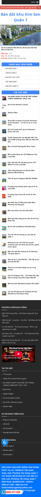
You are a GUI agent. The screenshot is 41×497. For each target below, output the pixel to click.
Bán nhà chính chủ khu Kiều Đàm (20, 210)
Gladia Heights (8, 394)
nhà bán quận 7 (11, 68)
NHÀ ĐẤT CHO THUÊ (13, 77)
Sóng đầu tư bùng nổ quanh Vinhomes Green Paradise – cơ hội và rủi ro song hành (22, 123)
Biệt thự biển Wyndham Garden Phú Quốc (23, 283)
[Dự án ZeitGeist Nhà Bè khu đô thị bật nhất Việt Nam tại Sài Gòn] (20, 45)
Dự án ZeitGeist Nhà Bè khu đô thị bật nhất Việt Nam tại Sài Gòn (19, 49)
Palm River (7, 389)
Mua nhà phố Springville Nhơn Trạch (21, 146)
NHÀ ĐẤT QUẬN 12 (12, 86)
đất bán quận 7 (11, 82)
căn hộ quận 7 (11, 73)
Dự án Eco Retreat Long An (18, 104)
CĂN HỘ (6, 424)
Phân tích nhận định (10, 420)
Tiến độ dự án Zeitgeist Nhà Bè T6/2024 (22, 178)
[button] (33, 2)
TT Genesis (7, 374)
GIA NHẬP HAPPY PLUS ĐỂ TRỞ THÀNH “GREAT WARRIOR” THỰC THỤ (18, 384)
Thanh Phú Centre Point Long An (14, 379)
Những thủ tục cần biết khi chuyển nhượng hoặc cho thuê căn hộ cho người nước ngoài (23, 245)
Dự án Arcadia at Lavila (11, 398)
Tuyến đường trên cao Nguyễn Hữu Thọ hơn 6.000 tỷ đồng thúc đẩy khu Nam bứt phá (23, 140)
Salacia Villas (13, 112)
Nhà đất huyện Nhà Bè (11, 432)
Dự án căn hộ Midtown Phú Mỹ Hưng (21, 226)
